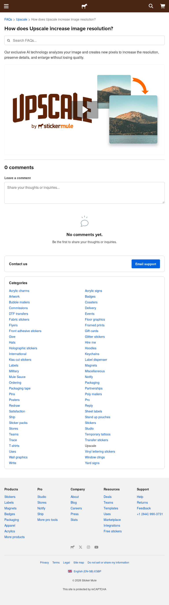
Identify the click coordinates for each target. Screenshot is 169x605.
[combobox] (84, 40)
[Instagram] (88, 547)
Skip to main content (3, 3)
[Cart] (163, 6)
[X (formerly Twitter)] (80, 547)
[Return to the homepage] (84, 6)
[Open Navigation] (6, 6)
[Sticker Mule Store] (72, 547)
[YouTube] (96, 547)
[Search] (150, 6)
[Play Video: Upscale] (84, 110)
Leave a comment (17, 178)
